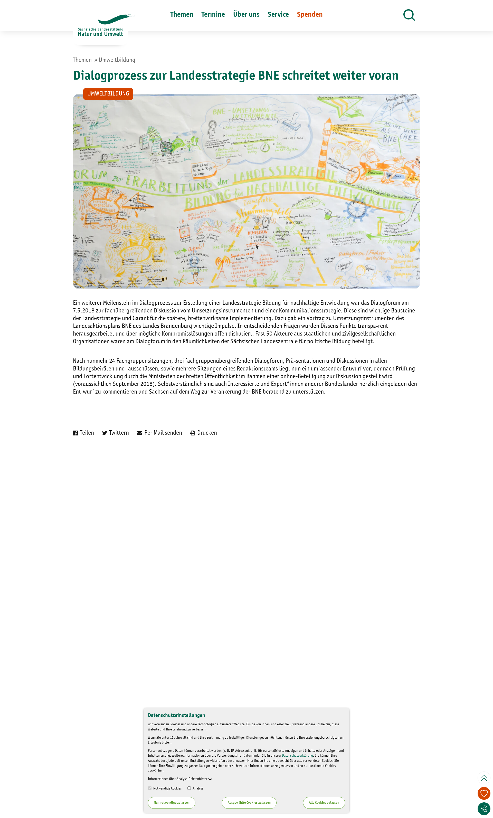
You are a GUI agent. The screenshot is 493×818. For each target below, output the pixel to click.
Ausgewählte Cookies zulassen (249, 802)
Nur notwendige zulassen (171, 802)
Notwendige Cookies (167, 788)
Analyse (197, 788)
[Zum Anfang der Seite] (484, 778)
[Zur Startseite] (100, 29)
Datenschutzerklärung (297, 755)
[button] (409, 15)
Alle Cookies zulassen (324, 802)
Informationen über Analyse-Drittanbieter (177, 779)
